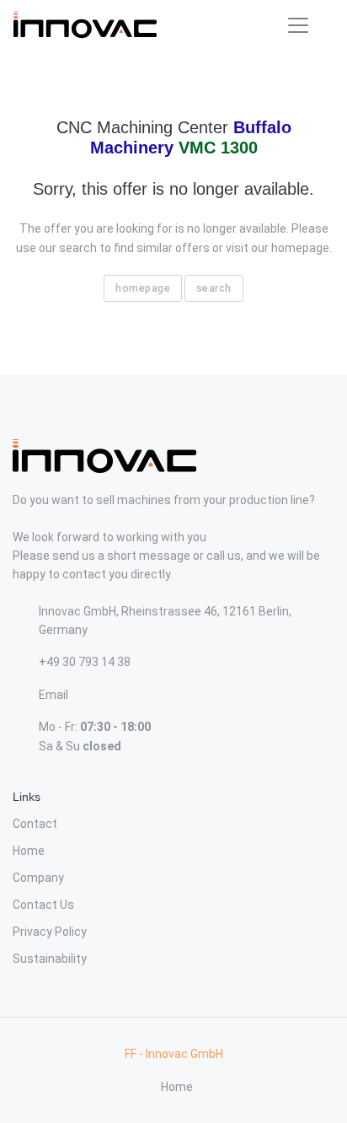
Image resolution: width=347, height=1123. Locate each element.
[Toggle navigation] (298, 25)
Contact (35, 823)
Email (53, 694)
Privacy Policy (50, 931)
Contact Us (43, 904)
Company (38, 877)
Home (29, 850)
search (214, 288)
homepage (142, 288)
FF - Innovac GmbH (174, 1054)
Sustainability (50, 958)
